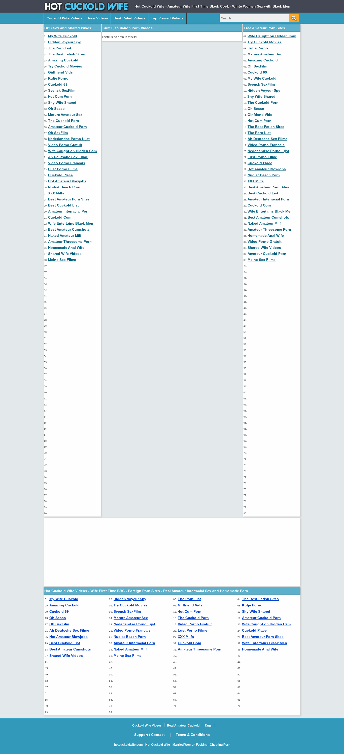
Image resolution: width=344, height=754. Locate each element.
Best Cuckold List (63, 205)
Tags (208, 725)
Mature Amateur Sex (65, 115)
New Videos (98, 18)
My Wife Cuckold (62, 36)
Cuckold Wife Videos (64, 18)
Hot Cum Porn (60, 96)
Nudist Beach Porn (64, 187)
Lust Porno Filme (63, 169)
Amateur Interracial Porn (69, 211)
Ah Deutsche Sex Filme (68, 157)
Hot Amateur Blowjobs (67, 181)
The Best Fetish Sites (66, 54)
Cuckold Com (59, 217)
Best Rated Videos (129, 18)
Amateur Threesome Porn (70, 241)
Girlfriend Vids (60, 72)
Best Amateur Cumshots (69, 229)
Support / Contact (149, 735)
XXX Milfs (56, 193)
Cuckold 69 (57, 84)
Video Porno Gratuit (65, 145)
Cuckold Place (60, 175)
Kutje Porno (58, 78)
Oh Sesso (56, 109)
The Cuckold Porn (63, 121)
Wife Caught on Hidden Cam (72, 151)
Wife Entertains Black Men (70, 223)
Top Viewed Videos (167, 18)
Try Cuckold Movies (65, 66)
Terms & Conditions (193, 735)
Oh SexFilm (58, 133)
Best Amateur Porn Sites (69, 199)
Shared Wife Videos (65, 254)
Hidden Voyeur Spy (64, 42)
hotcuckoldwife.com (128, 744)
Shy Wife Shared (62, 102)
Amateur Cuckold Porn (67, 127)
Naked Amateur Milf (64, 235)
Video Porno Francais (66, 163)
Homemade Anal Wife (66, 248)
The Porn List (59, 48)
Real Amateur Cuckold (183, 725)
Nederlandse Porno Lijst (69, 139)
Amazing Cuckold (63, 60)
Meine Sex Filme (62, 260)
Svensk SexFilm (61, 90)
